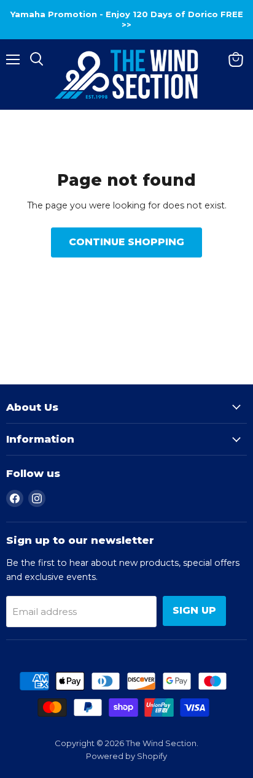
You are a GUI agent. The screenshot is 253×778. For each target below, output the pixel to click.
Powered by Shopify (126, 756)
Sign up (194, 610)
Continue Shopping (126, 242)
